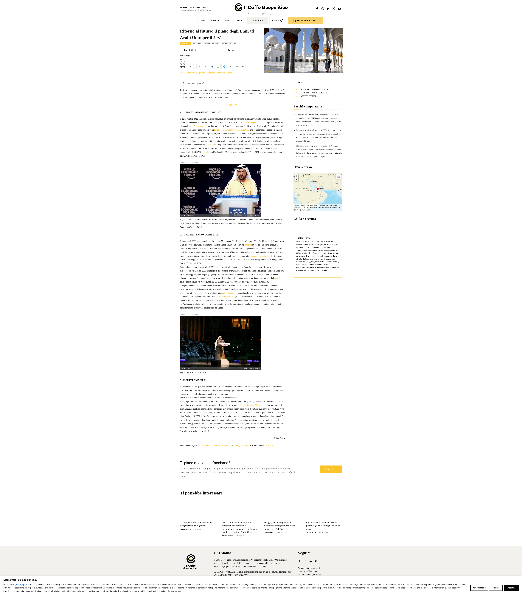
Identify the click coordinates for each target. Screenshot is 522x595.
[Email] (236, 66)
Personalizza (478, 588)
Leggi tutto (232, 105)
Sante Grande (185, 529)
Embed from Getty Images (189, 162)
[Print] (243, 66)
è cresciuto (206, 152)
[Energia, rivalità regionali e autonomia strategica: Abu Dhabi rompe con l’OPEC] (282, 510)
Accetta (511, 588)
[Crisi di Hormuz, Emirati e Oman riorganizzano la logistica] (198, 510)
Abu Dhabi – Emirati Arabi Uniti (216, 445)
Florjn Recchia (311, 532)
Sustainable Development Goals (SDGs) (231, 130)
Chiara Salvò (268, 532)
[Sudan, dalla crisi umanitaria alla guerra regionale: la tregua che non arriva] (324, 510)
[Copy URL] (230, 66)
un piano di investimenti (259, 256)
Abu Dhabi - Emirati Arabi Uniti (274, 72)
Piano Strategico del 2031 (253, 122)
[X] (333, 9)
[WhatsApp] (218, 66)
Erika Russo (231, 50)
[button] (277, 20)
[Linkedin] (328, 9)
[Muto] (181, 70)
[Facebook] (317, 9)
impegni (248, 245)
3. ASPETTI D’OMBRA (308, 96)
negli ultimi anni (228, 293)
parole (278, 278)
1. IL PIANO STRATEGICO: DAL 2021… (315, 89)
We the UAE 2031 (229, 44)
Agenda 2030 (211, 145)
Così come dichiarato (226, 296)
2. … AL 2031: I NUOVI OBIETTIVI (313, 93)
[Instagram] (322, 9)
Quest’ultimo (199, 126)
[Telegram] (224, 66)
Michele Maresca (227, 536)
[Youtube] (339, 9)
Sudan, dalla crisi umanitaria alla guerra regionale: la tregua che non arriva (323, 525)
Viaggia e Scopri (293, 72)
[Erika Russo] (223, 50)
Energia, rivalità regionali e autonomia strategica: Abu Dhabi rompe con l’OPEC (280, 525)
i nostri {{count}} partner (19, 584)
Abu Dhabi (197, 44)
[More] (181, 76)
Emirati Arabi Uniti (211, 44)
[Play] (181, 59)
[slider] (207, 73)
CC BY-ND (314, 72)
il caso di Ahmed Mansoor (251, 405)
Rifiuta (496, 588)
